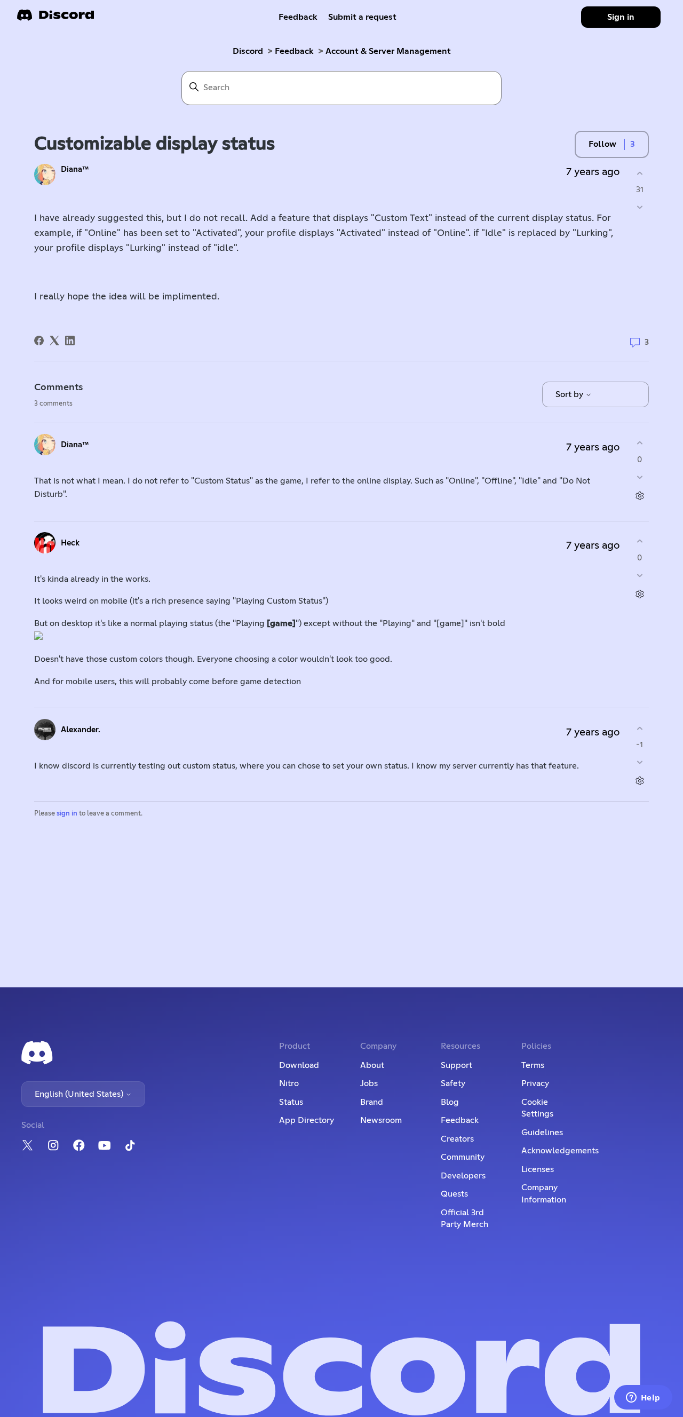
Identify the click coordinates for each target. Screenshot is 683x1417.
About (372, 1065)
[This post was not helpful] (639, 207)
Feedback (298, 17)
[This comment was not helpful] (639, 477)
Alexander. (80, 730)
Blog (450, 1102)
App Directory (306, 1120)
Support (456, 1065)
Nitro (289, 1083)
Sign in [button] (620, 17)
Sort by (570, 394)
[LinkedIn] (70, 340)
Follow (602, 144)
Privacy (535, 1083)
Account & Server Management (388, 51)
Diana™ (75, 169)
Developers (463, 1175)
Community (463, 1157)
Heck (70, 543)
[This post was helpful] (639, 173)
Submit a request (362, 17)
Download (299, 1065)
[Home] (55, 18)
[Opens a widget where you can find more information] (643, 1398)
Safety (453, 1083)
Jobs (369, 1083)
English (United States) (80, 1094)
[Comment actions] (639, 495)
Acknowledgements (560, 1150)
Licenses (537, 1169)
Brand (371, 1102)
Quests (454, 1194)
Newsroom (381, 1120)
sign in (67, 813)
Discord (248, 51)
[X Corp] (54, 340)
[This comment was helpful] (639, 443)
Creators (457, 1139)
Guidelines (542, 1132)
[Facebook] (39, 340)
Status (291, 1102)
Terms (532, 1065)
